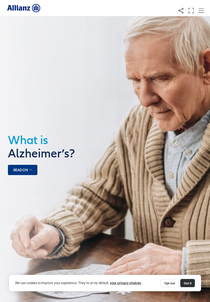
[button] (181, 11)
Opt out (169, 283)
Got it (188, 283)
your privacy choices (125, 283)
